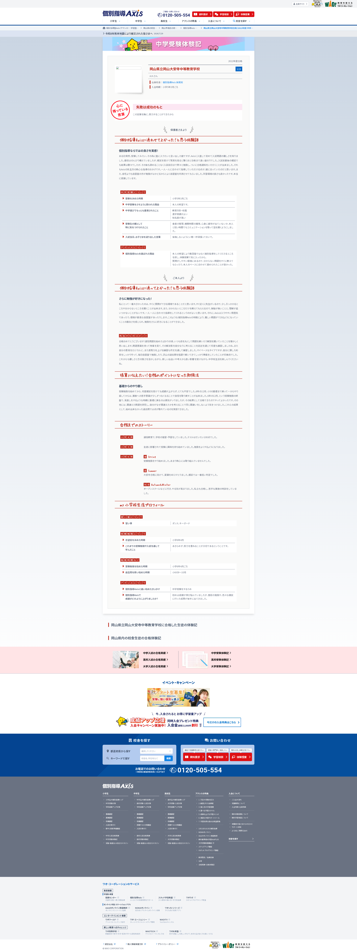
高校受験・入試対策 (144, 803)
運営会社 (109, 944)
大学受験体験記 (220, 666)
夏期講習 (109, 818)
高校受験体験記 (220, 659)
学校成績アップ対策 (113, 807)
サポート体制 (236, 827)
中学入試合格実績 (112, 836)
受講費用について (238, 803)
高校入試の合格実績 (154, 659)
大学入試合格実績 (174, 836)
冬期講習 (109, 821)
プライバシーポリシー (167, 944)
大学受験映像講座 (205, 843)
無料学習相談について (240, 818)
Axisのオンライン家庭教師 (208, 836)
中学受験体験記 (220, 653)
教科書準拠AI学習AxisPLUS (209, 839)
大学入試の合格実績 (154, 666)
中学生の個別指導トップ (145, 800)
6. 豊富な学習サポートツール (209, 818)
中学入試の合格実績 (154, 653)
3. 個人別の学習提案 (206, 807)
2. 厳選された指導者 (206, 803)
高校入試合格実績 (143, 836)
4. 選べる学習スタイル (207, 810)
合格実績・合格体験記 (206, 865)
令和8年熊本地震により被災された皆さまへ (134, 33)
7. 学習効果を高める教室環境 (209, 821)
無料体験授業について (240, 814)
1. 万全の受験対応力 (206, 800)
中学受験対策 (111, 803)
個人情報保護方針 (135, 944)
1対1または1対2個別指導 (208, 828)
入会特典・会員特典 (239, 807)
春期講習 (109, 814)
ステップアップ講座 (205, 847)
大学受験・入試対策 (175, 803)
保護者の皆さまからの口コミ (242, 824)
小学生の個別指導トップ (114, 800)
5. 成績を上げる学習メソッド (209, 814)
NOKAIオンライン (205, 832)
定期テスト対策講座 (144, 825)
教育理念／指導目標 (206, 857)
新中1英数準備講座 (113, 828)
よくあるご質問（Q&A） (240, 831)
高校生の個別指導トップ (176, 800)
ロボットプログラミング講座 (208, 850)
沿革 (200, 861)
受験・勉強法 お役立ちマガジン (117, 843)
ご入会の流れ (237, 800)
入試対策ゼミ (110, 825)
